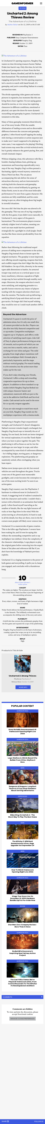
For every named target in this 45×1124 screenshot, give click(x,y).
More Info (23, 687)
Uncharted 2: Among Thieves (22, 675)
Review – (22, 926)
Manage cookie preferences (22, 1018)
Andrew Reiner (12, 25)
